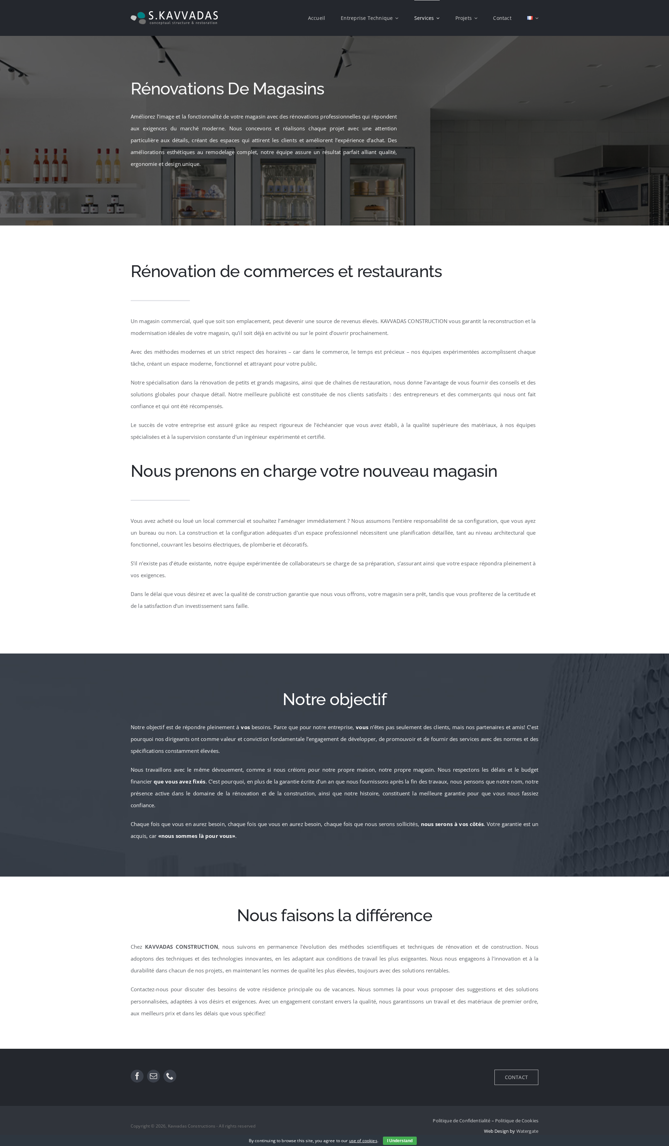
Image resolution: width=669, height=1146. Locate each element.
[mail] (153, 1076)
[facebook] (137, 1076)
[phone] (169, 1076)
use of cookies (363, 1141)
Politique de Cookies (516, 1120)
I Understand (400, 1140)
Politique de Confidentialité (461, 1120)
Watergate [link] (527, 1131)
